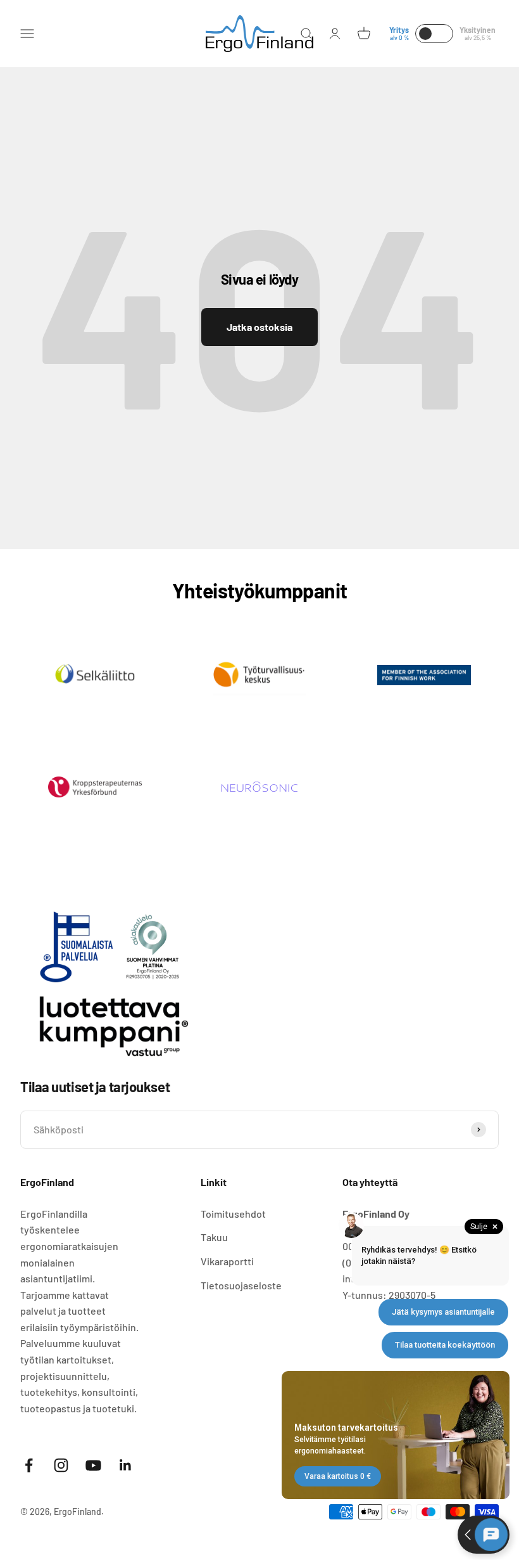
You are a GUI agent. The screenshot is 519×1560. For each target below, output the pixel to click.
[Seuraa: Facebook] (28, 1465)
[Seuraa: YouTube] (93, 1465)
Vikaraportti (227, 1261)
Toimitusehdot (233, 1214)
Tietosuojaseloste (241, 1285)
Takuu (214, 1237)
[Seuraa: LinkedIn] (125, 1465)
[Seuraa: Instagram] (61, 1465)
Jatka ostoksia (259, 327)
